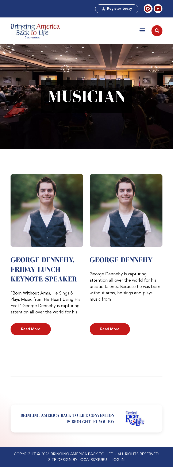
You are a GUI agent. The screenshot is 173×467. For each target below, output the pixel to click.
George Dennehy (121, 260)
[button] (142, 30)
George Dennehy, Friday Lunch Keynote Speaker (44, 269)
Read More (30, 329)
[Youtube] (158, 8)
